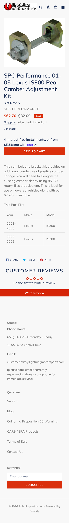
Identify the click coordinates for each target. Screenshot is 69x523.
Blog (10, 411)
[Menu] (63, 7)
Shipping (10, 122)
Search (12, 401)
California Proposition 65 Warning (32, 421)
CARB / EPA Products (23, 431)
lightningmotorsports (32, 506)
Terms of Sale (17, 441)
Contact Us (15, 452)
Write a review (34, 293)
